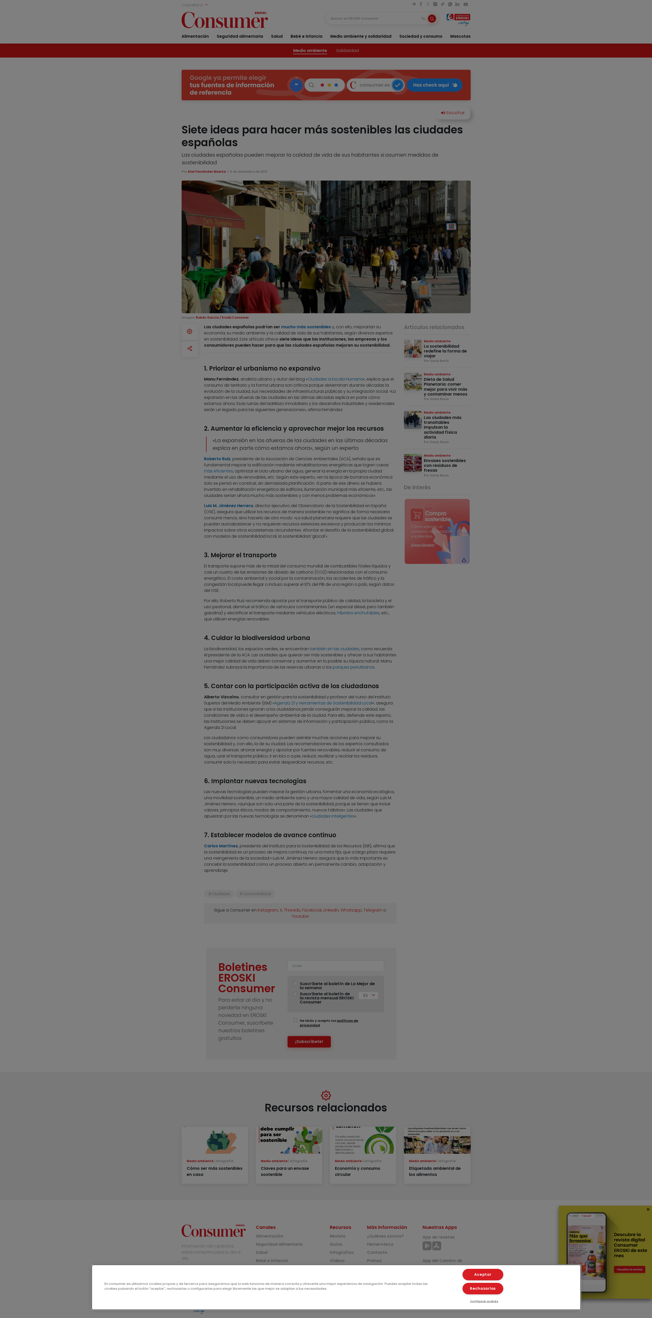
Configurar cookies (484, 1301)
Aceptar (482, 1274)
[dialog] (336, 1287)
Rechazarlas (483, 1288)
